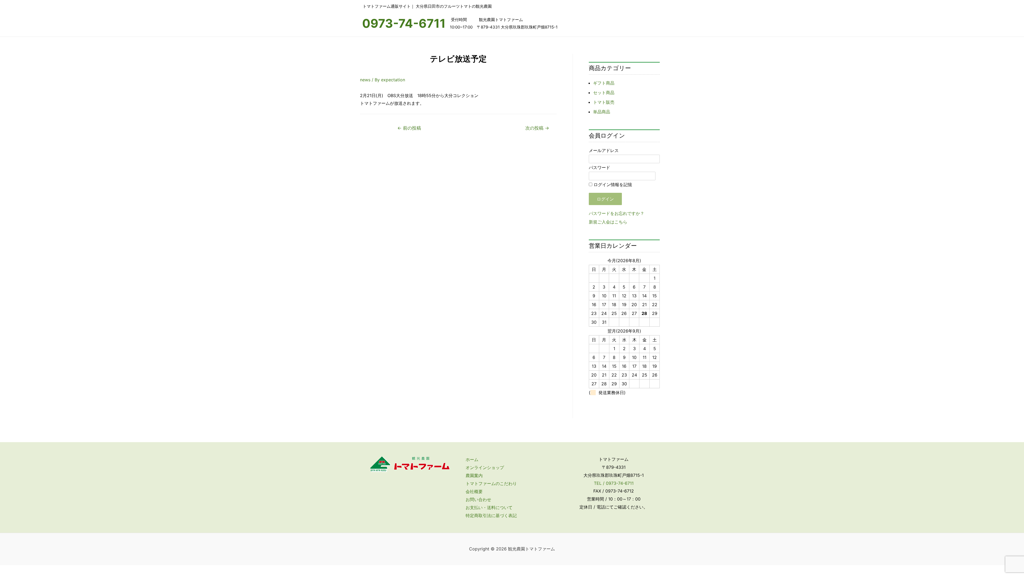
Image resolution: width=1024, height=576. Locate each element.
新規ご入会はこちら (608, 222)
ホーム (472, 459)
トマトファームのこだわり (491, 483)
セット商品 (603, 92)
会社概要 (474, 491)
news (365, 79)
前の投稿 (409, 128)
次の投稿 (537, 128)
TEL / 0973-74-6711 (614, 483)
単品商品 (601, 111)
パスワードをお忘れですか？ (616, 213)
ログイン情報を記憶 (612, 184)
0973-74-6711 (404, 23)
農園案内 (474, 475)
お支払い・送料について (489, 507)
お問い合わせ (478, 499)
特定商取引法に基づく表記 (491, 515)
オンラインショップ (485, 467)
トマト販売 (603, 102)
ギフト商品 (603, 83)
